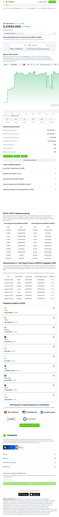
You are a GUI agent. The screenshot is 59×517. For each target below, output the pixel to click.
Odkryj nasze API (15, 115)
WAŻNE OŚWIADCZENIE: (9, 499)
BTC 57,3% (44, 8)
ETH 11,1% (50, 8)
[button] (29, 160)
